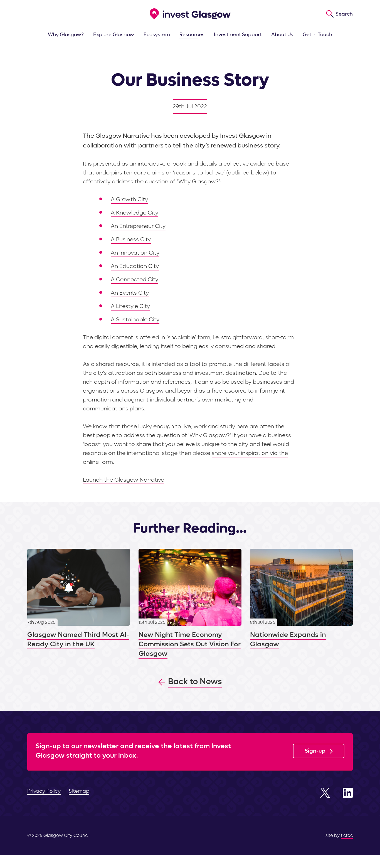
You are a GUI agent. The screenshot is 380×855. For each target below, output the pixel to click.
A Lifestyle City (130, 306)
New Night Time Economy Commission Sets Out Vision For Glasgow (190, 604)
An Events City (130, 293)
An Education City (135, 266)
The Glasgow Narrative (116, 136)
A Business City (131, 239)
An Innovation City (135, 253)
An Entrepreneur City (138, 226)
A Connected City (134, 279)
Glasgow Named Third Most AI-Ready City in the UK (78, 599)
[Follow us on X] (325, 793)
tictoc (347, 835)
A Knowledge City (134, 212)
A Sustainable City (135, 319)
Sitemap (79, 791)
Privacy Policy (44, 791)
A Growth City (129, 199)
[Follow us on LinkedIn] (348, 793)
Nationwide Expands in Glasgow (301, 599)
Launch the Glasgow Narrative (123, 480)
